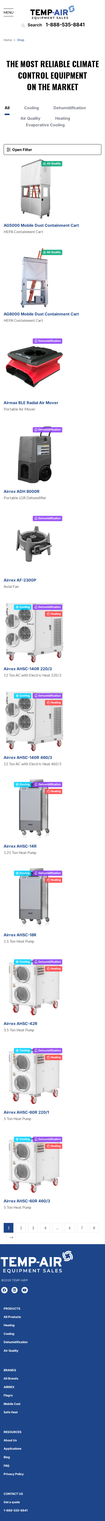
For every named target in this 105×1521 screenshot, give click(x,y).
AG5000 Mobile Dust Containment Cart (41, 225)
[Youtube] (24, 1290)
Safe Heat (11, 1412)
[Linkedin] (14, 1290)
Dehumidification (69, 108)
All (7, 108)
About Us (10, 1440)
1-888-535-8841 (65, 25)
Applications (12, 1448)
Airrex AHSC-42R (20, 1023)
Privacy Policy (14, 1474)
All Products (12, 1317)
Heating (62, 118)
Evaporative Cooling (45, 125)
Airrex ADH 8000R (22, 491)
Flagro (8, 1395)
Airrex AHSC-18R (20, 934)
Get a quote (12, 1502)
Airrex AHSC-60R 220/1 (26, 1112)
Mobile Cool (12, 1404)
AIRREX (9, 1387)
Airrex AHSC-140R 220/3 (28, 668)
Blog (7, 1457)
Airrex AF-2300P (20, 580)
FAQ (6, 1465)
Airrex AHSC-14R (20, 846)
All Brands (11, 1378)
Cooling (31, 108)
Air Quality (31, 118)
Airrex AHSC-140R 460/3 (28, 757)
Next (11, 1237)
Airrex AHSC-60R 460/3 (27, 1200)
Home (8, 40)
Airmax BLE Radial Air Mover (31, 402)
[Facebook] (4, 1290)
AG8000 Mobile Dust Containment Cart (41, 314)
